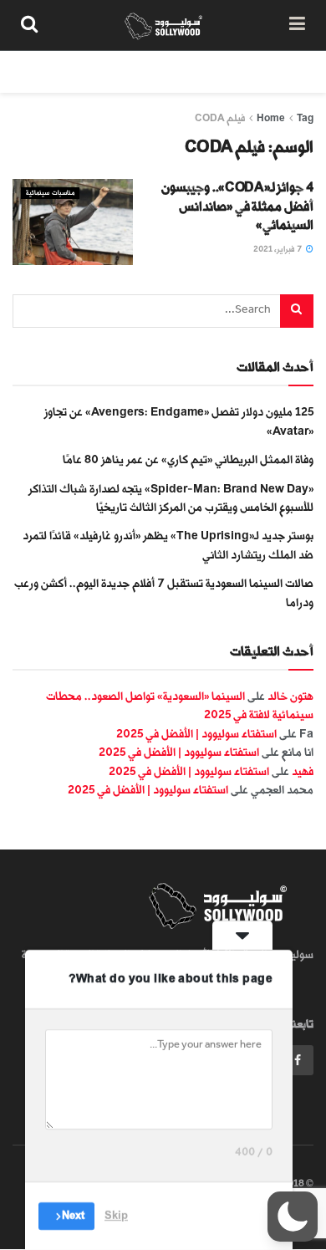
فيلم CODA (220, 118)
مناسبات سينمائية (50, 192)
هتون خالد (290, 696)
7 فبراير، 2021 (278, 249)
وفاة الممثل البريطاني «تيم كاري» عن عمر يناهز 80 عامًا (188, 459)
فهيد (302, 771)
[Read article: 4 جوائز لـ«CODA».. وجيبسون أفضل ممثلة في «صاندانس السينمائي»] (73, 222)
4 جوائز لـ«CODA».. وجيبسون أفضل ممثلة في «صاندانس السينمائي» (237, 206)
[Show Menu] (297, 25)
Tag (305, 118)
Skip (116, 1216)
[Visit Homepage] (163, 25)
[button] (292, 1216)
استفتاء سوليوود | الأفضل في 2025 (196, 733)
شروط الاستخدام (114, 71)
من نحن (295, 71)
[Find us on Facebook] (297, 1060)
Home (271, 118)
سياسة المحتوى (216, 71)
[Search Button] (29, 25)
